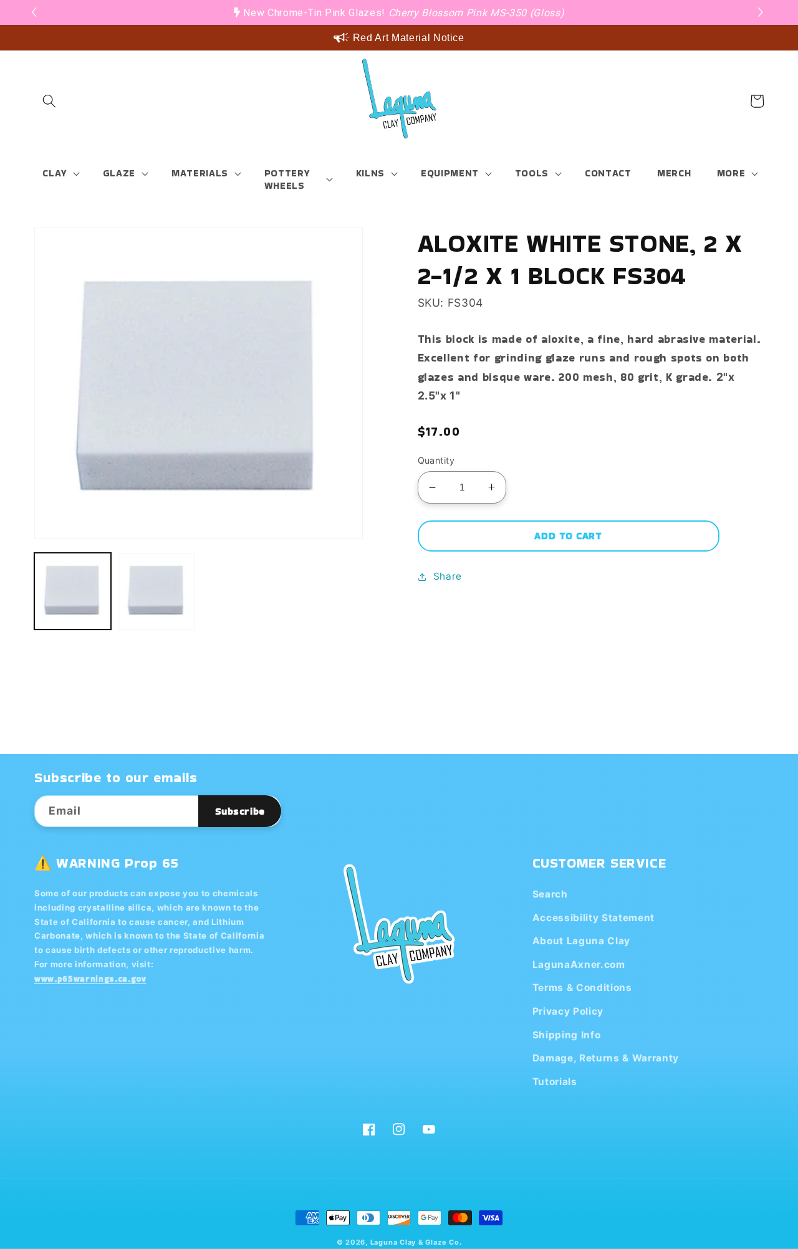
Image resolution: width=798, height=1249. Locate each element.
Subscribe (240, 811)
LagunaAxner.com (578, 964)
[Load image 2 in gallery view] (156, 591)
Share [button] (447, 576)
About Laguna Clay (581, 941)
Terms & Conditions (582, 987)
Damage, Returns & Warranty (605, 1058)
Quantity (436, 460)
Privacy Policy (567, 1011)
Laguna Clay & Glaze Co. (416, 1242)
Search (550, 894)
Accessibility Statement (593, 918)
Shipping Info (566, 1035)
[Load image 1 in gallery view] (72, 591)
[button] (762, 12)
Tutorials (554, 1082)
